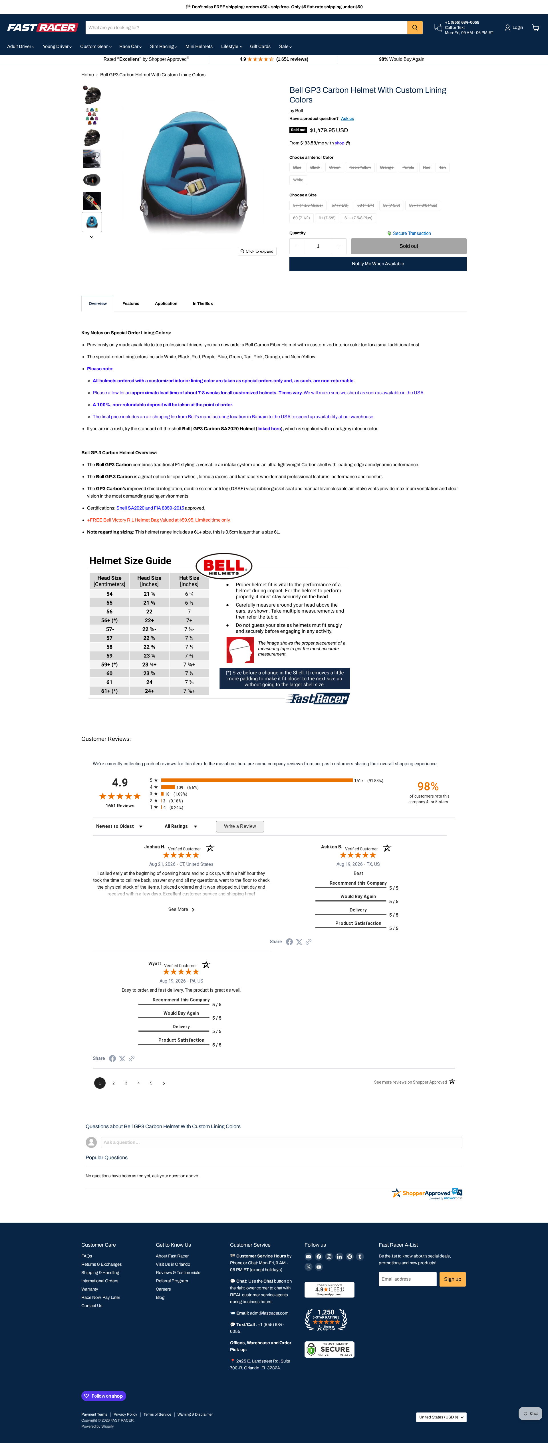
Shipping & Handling (100, 1272)
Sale (284, 46)
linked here (269, 428)
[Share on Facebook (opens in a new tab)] (289, 942)
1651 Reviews (126, 805)
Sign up (452, 1279)
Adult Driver (19, 46)
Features (130, 303)
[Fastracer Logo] (42, 27)
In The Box (203, 303)
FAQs (86, 1256)
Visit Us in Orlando (173, 1264)
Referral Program (172, 1281)
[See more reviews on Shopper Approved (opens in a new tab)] (308, 942)
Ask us (347, 118)
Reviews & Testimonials (178, 1272)
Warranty (89, 1289)
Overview (98, 303)
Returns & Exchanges (101, 1264)
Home (87, 74)
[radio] (274, 780)
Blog (160, 1297)
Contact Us (91, 1305)
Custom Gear (94, 46)
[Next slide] (91, 236)
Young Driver (56, 46)
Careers (163, 1289)
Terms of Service (157, 1414)
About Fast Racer (172, 1256)
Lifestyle (230, 46)
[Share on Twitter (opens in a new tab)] (299, 942)
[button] (92, 95)
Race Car (129, 46)
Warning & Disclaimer (195, 1414)
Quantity (297, 233)
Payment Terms (94, 1414)
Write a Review (240, 826)
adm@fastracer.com (269, 1313)
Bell (299, 110)
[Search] (415, 27)
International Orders (99, 1281)
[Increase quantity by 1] (339, 246)
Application (166, 303)
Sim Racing (162, 46)
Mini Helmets (199, 46)
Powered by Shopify (97, 1426)
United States (438, 1417)
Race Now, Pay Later (100, 1297)
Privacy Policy (125, 1414)
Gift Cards (260, 46)
